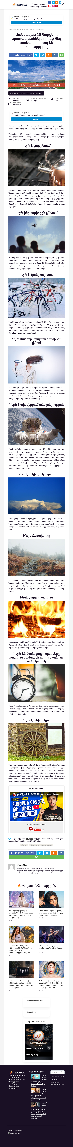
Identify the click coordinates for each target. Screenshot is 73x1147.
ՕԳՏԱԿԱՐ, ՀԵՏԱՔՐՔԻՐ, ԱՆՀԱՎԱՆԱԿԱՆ (26, 93)
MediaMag (22, 865)
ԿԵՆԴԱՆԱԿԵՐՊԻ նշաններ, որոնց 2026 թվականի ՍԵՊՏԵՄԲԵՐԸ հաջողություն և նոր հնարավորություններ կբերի (21, 949)
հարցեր (24, 845)
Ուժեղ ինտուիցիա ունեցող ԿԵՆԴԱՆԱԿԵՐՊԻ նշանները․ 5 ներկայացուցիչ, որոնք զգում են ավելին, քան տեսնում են (51, 984)
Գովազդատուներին (57, 1077)
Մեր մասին (54, 1079)
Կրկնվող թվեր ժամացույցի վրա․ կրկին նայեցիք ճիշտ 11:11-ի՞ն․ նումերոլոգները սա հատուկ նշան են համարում (21, 984)
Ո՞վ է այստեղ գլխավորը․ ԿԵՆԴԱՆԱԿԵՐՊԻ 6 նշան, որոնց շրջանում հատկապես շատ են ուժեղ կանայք (21, 914)
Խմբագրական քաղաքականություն (57, 1083)
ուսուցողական (47, 845)
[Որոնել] (61, 1072)
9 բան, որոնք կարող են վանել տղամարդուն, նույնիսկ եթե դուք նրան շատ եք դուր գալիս (51, 913)
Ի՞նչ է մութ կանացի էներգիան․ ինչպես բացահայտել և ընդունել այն (51, 948)
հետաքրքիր (34, 845)
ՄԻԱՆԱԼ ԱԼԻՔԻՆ (36, 22)
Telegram (29, 839)
